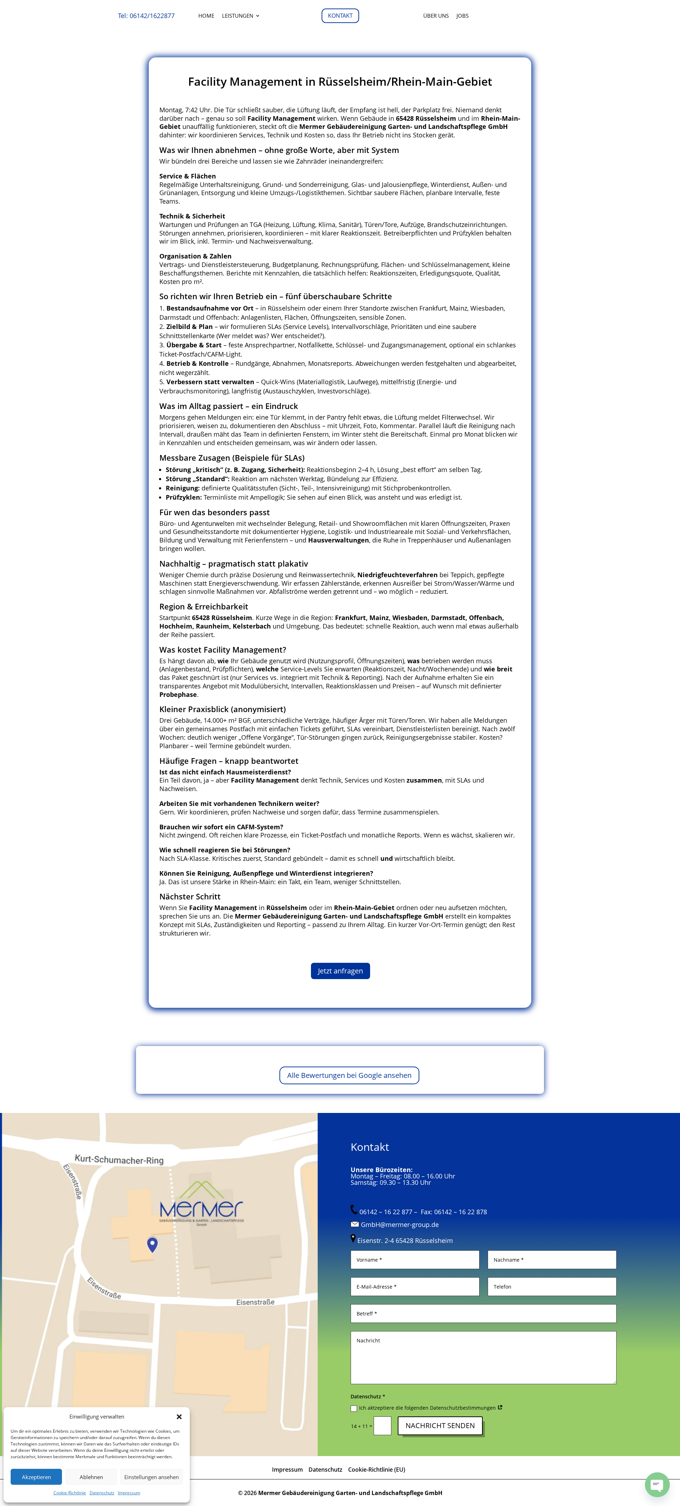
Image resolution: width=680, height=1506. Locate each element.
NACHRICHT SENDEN (440, 1425)
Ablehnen (91, 1477)
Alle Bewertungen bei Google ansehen (349, 1075)
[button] (179, 1416)
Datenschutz (102, 1493)
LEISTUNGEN (237, 16)
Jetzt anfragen (340, 971)
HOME (206, 16)
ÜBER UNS (436, 16)
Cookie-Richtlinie (69, 1493)
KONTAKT (340, 15)
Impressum (129, 1493)
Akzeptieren (36, 1477)
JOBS (463, 16)
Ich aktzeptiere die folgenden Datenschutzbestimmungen (428, 1407)
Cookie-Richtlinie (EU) (376, 1469)
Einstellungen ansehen (151, 1477)
